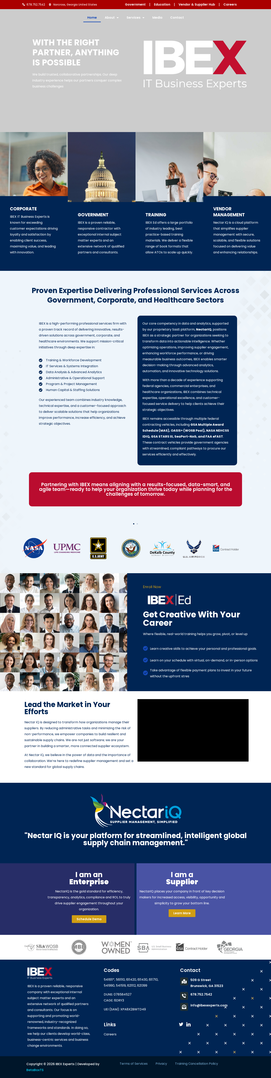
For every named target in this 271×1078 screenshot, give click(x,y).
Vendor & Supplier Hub (197, 4)
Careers (230, 4)
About (110, 17)
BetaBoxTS (35, 1070)
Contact (177, 17)
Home (92, 17)
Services (133, 17)
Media (157, 17)
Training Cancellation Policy (196, 1063)
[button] (133, 523)
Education (162, 4)
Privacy (161, 1063)
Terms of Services (134, 1063)
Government (135, 4)
